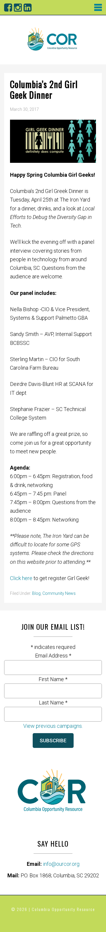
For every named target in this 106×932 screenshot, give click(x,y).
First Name (53, 679)
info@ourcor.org (61, 864)
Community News (59, 593)
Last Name (53, 702)
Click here (22, 578)
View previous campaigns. (53, 726)
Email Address (53, 655)
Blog (36, 593)
